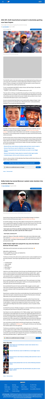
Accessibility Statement (35, 389)
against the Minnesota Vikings (28, 219)
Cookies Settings (15, 391)
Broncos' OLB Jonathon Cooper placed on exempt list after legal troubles (21, 153)
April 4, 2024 (29, 90)
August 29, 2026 (12, 254)
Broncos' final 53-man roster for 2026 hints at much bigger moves (19, 148)
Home (4, 171)
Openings (14, 384)
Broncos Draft (9, 171)
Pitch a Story (24, 387)
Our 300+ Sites (33, 384)
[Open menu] (3, 1)
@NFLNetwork (13, 251)
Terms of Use (7, 389)
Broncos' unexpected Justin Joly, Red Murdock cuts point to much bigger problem (21, 151)
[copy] (10, 29)
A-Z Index (6, 391)
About (5, 384)
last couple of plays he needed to (17, 237)
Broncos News (10, 376)
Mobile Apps (7, 387)
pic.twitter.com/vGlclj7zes (13, 89)
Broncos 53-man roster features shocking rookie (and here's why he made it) (22, 146)
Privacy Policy (33, 387)
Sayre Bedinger (6, 185)
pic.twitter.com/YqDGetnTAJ (19, 252)
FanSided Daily (15, 387)
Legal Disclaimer (24, 389)
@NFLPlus (10, 252)
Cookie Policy (15, 389)
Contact (23, 384)
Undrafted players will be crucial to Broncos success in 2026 (18, 155)
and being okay (19, 324)
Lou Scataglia (6, 26)
